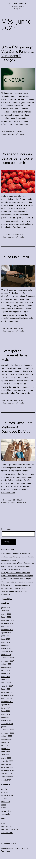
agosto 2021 (6, 780)
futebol (4, 798)
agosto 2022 (6, 742)
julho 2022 (5, 745)
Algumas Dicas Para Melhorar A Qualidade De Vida (16, 427)
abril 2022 (5, 755)
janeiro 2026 (6, 617)
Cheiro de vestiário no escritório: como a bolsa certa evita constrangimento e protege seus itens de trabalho (17, 585)
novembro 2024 (7, 661)
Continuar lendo (22, 124)
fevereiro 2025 (7, 651)
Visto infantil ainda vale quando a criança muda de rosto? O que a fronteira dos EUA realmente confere (17, 557)
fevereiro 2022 (7, 761)
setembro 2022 (7, 739)
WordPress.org (7, 833)
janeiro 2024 (6, 689)
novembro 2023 (7, 695)
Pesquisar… (6, 529)
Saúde (3, 808)
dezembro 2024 (7, 658)
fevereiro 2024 (7, 686)
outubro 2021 (6, 774)
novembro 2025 (7, 623)
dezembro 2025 (7, 620)
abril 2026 (5, 611)
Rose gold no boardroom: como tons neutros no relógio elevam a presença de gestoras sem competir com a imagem (17, 576)
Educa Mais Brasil (15, 257)
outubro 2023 (6, 698)
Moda (3, 805)
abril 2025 (5, 645)
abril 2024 (5, 680)
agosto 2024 (6, 667)
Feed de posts (6, 826)
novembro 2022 (7, 733)
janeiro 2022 (6, 764)
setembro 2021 (7, 777)
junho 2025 (5, 639)
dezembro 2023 (7, 692)
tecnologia (5, 814)
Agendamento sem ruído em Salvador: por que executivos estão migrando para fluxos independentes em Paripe (17, 566)
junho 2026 (5, 608)
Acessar (4, 823)
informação (20, 134)
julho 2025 (5, 636)
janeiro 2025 (6, 655)
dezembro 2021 (7, 767)
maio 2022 (5, 752)
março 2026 (6, 614)
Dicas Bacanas (21, 502)
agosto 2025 (6, 633)
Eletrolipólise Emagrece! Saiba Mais (14, 355)
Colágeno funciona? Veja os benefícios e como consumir (17, 158)
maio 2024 (5, 677)
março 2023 (6, 720)
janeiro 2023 (6, 727)
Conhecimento (18, 3)
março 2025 (6, 648)
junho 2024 (5, 673)
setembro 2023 (7, 702)
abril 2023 (5, 717)
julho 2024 (5, 670)
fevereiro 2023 (7, 724)
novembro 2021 (7, 770)
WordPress (5, 851)
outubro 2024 (6, 664)
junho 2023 (5, 711)
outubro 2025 (6, 626)
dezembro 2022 (7, 730)
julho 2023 (5, 708)
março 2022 (6, 758)
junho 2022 (5, 749)
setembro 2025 (7, 630)
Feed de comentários (9, 829)
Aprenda (4, 792)
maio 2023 (5, 714)
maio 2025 (5, 642)
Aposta (4, 789)
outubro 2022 (6, 736)
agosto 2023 (6, 705)
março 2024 (6, 683)
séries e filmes (6, 811)
